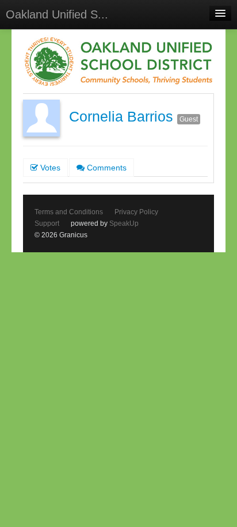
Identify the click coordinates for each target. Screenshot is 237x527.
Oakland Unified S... (57, 14)
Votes (49, 167)
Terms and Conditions (69, 212)
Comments (106, 167)
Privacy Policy (136, 212)
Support (47, 223)
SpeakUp (124, 223)
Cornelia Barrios (121, 116)
